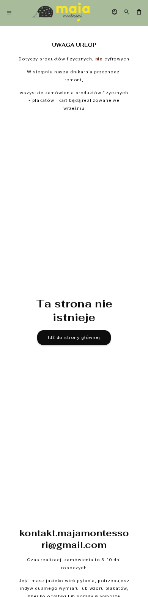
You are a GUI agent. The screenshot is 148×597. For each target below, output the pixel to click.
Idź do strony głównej (74, 337)
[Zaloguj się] (115, 12)
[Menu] (9, 12)
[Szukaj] (127, 12)
